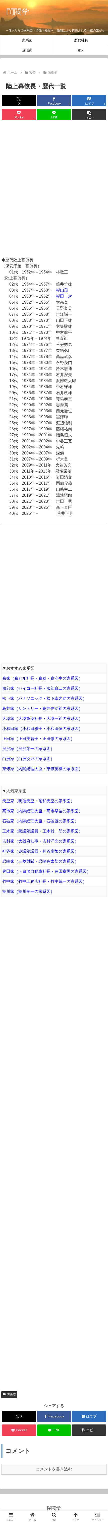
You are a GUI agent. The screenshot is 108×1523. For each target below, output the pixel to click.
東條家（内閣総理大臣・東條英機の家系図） (42, 769)
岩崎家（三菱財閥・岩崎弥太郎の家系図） (40, 861)
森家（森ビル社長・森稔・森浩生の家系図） (42, 678)
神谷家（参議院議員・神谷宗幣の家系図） (40, 851)
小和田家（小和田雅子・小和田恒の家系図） (42, 728)
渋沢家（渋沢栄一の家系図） (28, 749)
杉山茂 (62, 290)
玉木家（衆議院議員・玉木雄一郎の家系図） (42, 831)
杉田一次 (64, 296)
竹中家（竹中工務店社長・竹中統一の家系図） (44, 881)
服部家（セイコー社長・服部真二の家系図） (42, 688)
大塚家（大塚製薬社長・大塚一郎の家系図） (42, 718)
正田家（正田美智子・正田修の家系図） (38, 738)
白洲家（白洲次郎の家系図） (28, 759)
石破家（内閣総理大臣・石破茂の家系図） (40, 821)
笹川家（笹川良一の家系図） (28, 891)
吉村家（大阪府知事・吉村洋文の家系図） (40, 841)
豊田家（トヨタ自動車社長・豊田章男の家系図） (46, 871)
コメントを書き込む (54, 1469)
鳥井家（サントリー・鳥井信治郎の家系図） (42, 708)
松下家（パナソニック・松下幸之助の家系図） (44, 698)
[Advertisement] (54, 189)
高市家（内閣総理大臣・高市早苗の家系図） (42, 811)
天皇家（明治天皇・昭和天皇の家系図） (38, 801)
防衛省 (11, 1394)
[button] (89, 114)
